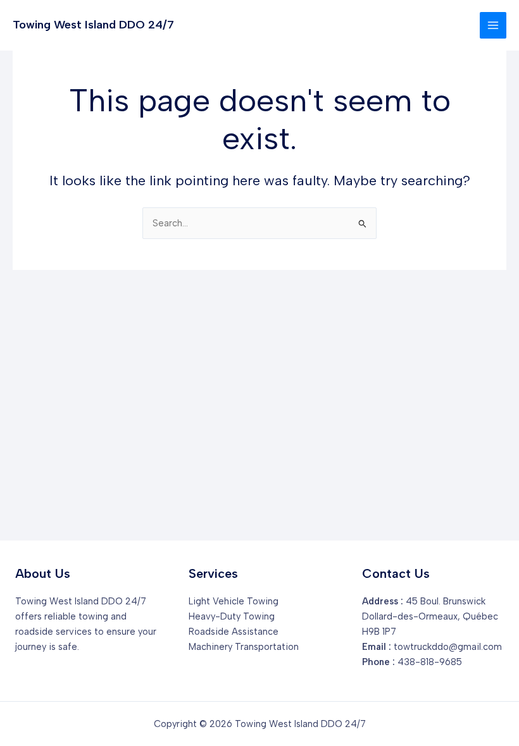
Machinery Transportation (244, 646)
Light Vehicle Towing (233, 601)
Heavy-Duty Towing (232, 616)
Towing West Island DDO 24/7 (93, 25)
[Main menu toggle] (493, 25)
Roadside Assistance (233, 631)
